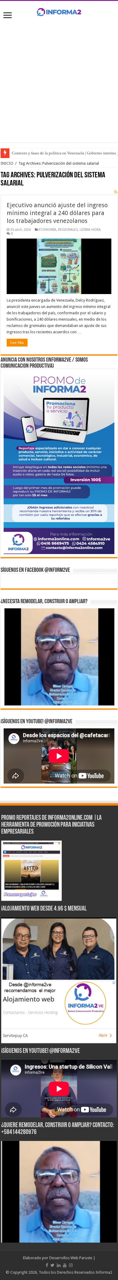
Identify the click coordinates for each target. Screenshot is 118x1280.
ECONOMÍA (47, 230)
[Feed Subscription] (115, 191)
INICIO (7, 163)
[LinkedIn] (58, 1265)
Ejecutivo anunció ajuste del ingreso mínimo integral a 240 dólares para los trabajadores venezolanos (57, 212)
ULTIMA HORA (90, 230)
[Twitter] (52, 1265)
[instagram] (70, 1265)
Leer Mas (17, 343)
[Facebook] (47, 1265)
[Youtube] (64, 1265)
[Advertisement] (59, 83)
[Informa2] (59, 11)
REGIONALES (68, 230)
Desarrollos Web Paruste (70, 1258)
